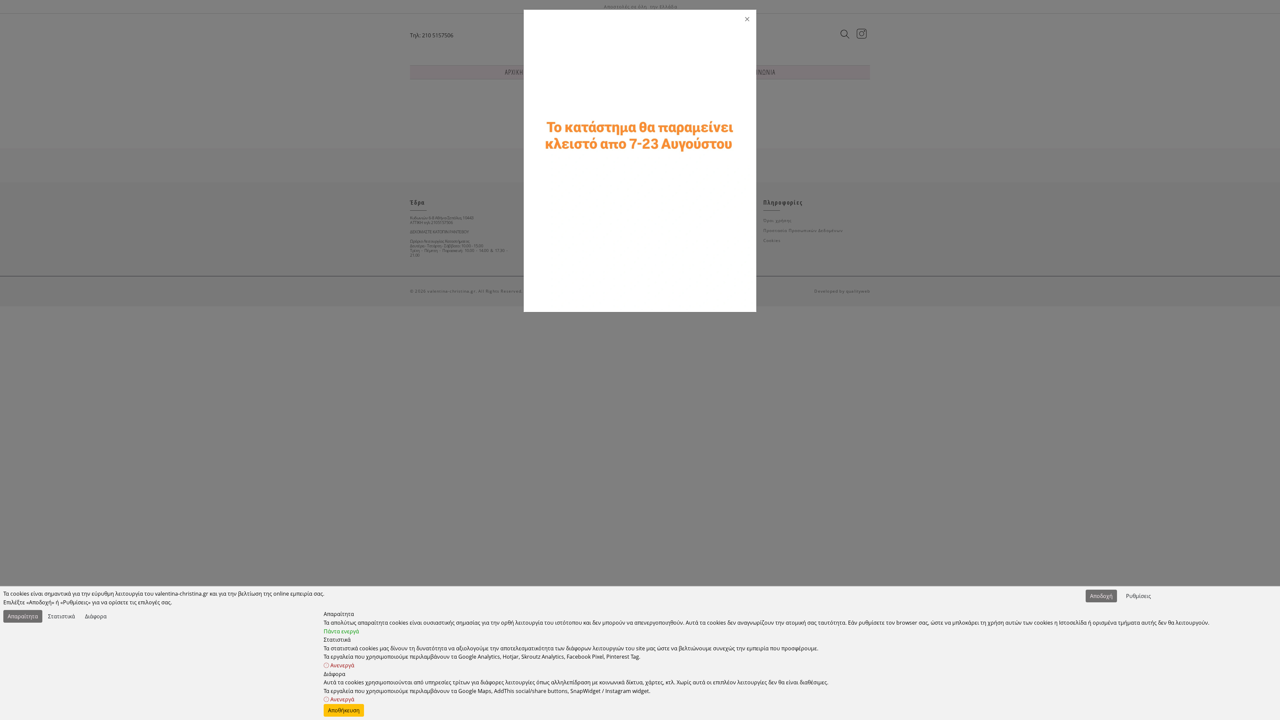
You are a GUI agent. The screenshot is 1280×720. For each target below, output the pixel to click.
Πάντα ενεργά (341, 631)
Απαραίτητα (23, 616)
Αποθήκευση (344, 710)
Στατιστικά (61, 616)
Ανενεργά (341, 665)
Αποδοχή (1101, 596)
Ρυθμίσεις (1138, 596)
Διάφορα (96, 616)
